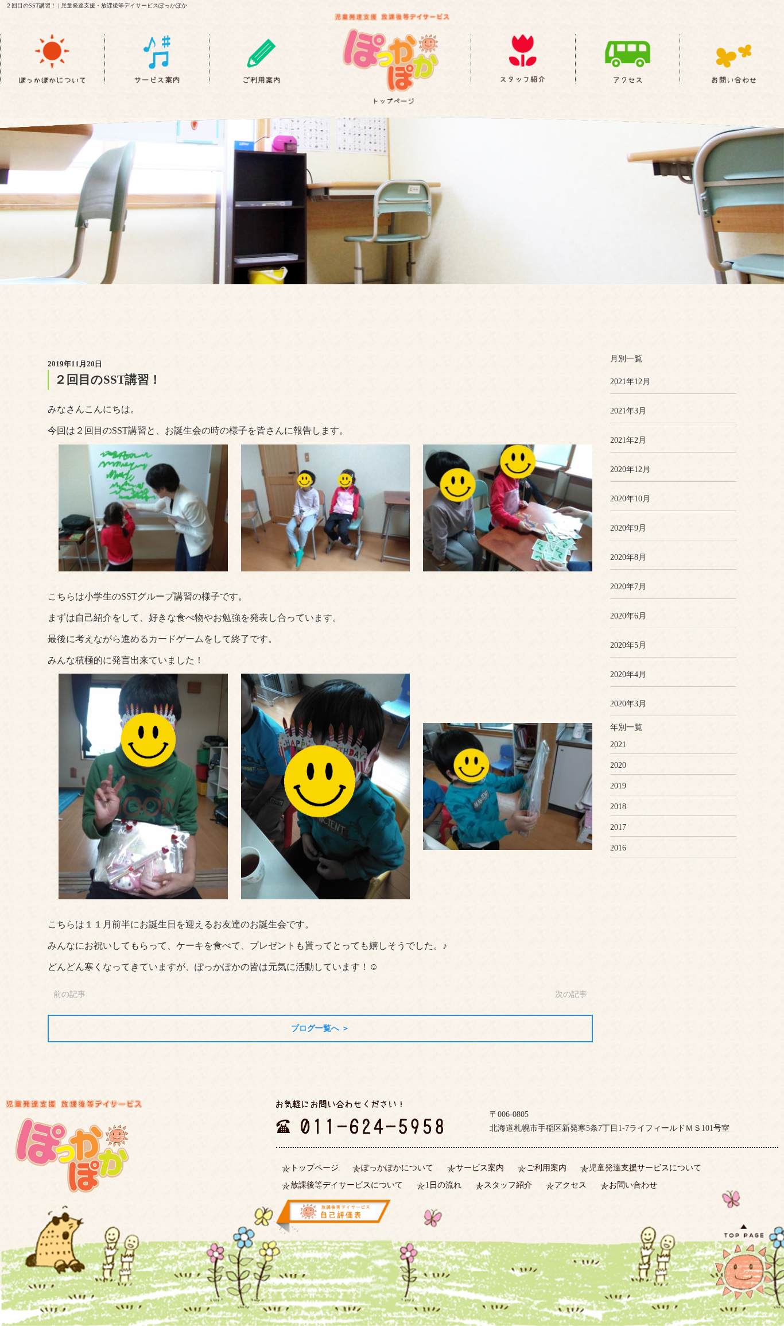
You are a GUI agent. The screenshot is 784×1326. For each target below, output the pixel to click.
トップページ (314, 1167)
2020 (618, 765)
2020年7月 (628, 586)
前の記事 (69, 994)
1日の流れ (443, 1185)
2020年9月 (628, 528)
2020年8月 (628, 557)
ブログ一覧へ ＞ (320, 1028)
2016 (618, 848)
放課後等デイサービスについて (346, 1185)
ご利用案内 (546, 1167)
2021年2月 (628, 440)
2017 (618, 827)
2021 (618, 744)
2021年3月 (628, 411)
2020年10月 (630, 498)
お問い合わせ (633, 1185)
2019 (618, 786)
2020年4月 (628, 674)
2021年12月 (630, 381)
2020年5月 (628, 645)
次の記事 (571, 994)
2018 (618, 806)
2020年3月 (628, 703)
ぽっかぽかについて (397, 1167)
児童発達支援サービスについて (645, 1167)
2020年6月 (628, 616)
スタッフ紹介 (508, 1185)
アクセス (570, 1185)
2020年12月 (630, 469)
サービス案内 (480, 1167)
